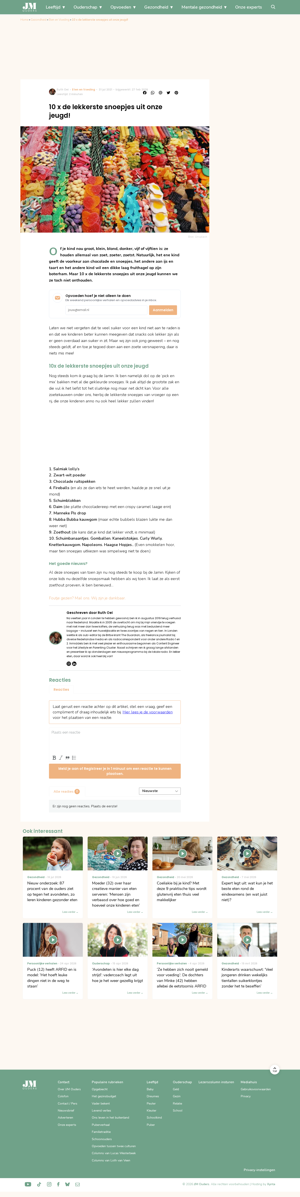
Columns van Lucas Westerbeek (114, 1153)
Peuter (151, 1103)
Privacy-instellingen (259, 1170)
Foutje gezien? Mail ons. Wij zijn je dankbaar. (87, 598)
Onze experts (248, 7)
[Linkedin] (74, 663)
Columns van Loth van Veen (111, 1160)
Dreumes (153, 1096)
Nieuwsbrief (66, 1110)
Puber (151, 1125)
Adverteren (65, 1118)
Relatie (177, 1103)
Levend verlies (101, 1110)
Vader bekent (101, 1103)
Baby (150, 1089)
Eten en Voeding (59, 20)
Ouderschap (85, 7)
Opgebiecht (100, 1089)
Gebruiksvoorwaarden (256, 1089)
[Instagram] (69, 663)
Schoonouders (102, 1139)
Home (24, 20)
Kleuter (151, 1110)
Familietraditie (101, 1132)
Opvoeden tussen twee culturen (114, 1146)
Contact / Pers (67, 1103)
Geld (176, 1089)
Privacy (246, 1096)
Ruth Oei (63, 89)
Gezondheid (156, 7)
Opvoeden (120, 7)
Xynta (271, 1184)
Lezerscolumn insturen (216, 1082)
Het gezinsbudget (104, 1096)
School (177, 1110)
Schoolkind (154, 1118)
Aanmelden (163, 310)
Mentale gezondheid (201, 7)
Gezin (177, 1096)
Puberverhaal (101, 1125)
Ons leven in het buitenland (110, 1118)
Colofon (63, 1096)
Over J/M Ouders (69, 1089)
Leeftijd (53, 7)
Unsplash (201, 237)
